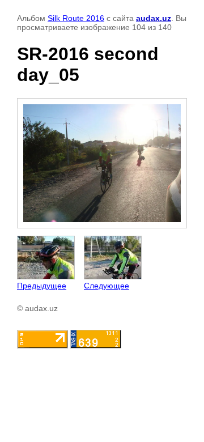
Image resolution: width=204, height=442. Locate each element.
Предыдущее (41, 285)
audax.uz (153, 18)
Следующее (106, 285)
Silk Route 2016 (76, 18)
